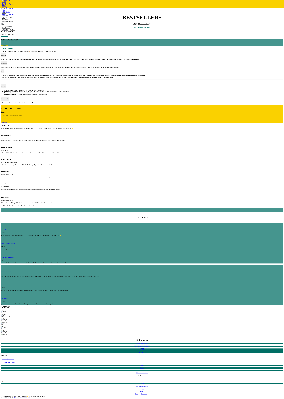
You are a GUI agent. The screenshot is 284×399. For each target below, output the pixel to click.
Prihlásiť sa (3, 30)
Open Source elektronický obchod (22, 397)
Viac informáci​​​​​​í (4, 36)
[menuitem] (4, 2)
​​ (4, 45)
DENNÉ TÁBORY (6, 15)
